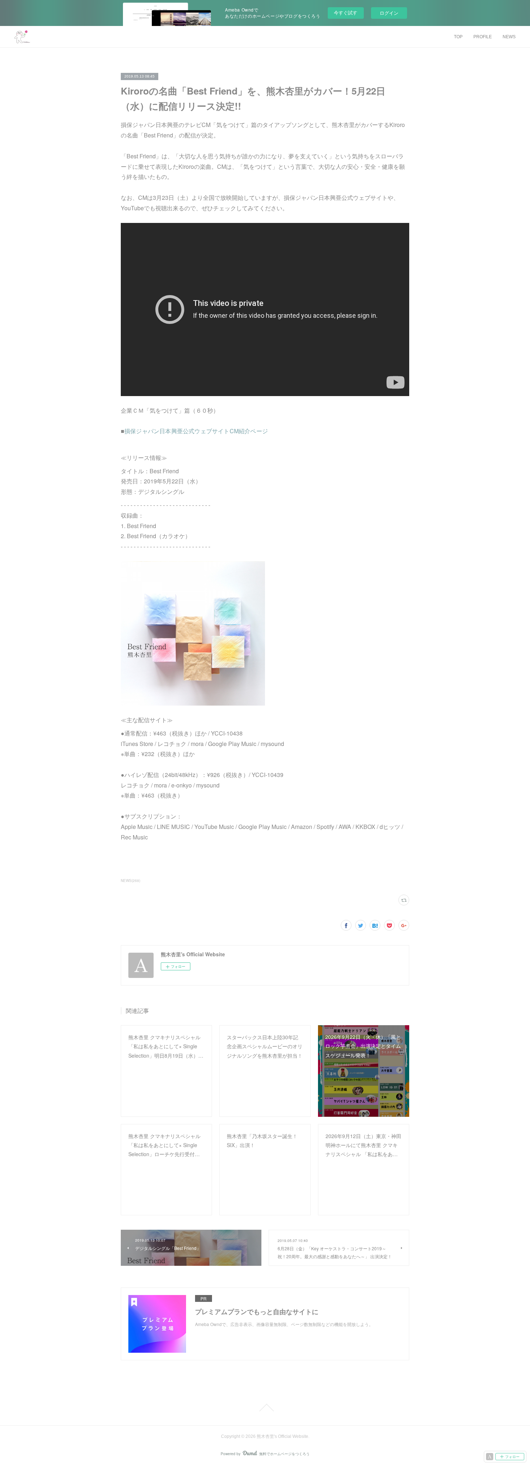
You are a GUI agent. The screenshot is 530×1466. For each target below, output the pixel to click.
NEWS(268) (130, 880)
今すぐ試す (345, 12)
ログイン (389, 12)
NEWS (509, 36)
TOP (458, 36)
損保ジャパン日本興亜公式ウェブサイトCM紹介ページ (196, 431)
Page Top (265, 1408)
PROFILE (482, 36)
